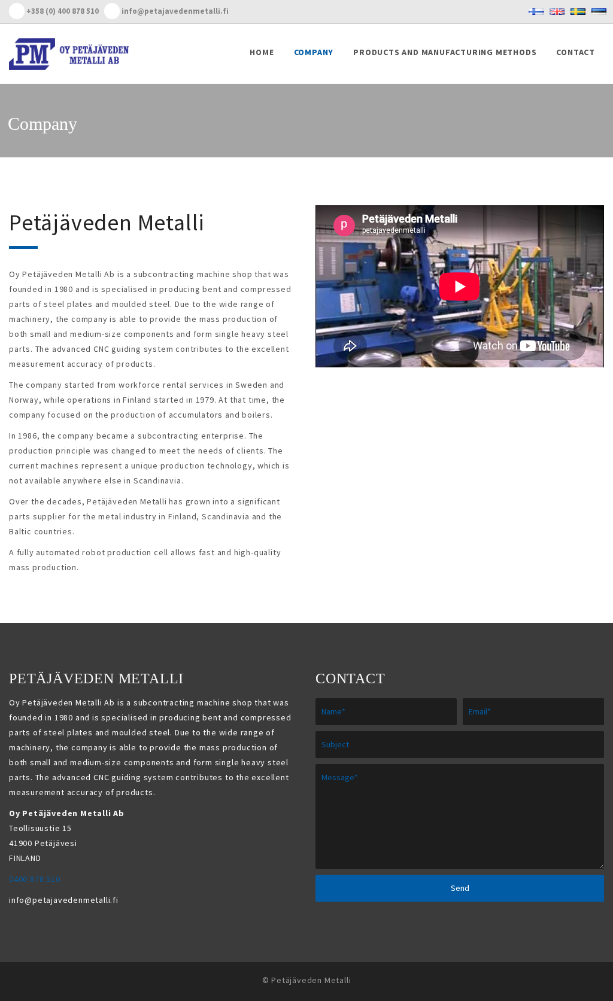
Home (262, 52)
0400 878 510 (34, 879)
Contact (575, 52)
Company (314, 52)
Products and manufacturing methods (444, 52)
